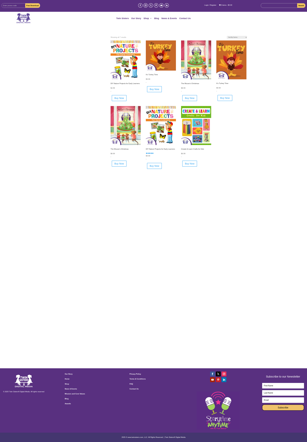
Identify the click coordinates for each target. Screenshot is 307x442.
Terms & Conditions (138, 379)
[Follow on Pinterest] (156, 5)
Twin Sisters (122, 18)
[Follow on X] (151, 5)
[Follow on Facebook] (140, 5)
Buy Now (119, 98)
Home (67, 379)
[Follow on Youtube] (161, 5)
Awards (68, 404)
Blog (156, 18)
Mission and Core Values (75, 394)
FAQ (131, 384)
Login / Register (210, 5)
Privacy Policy (135, 374)
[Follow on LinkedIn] (167, 5)
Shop (146, 18)
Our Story (136, 18)
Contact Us (185, 18)
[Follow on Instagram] (145, 5)
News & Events (169, 18)
